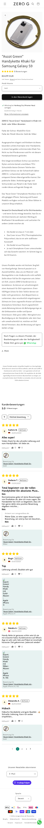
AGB (39, 819)
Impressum (18, 823)
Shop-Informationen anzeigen (16, 114)
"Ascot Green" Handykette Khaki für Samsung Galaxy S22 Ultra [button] (17, 464)
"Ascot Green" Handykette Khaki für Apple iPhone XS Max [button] (17, 737)
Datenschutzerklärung (29, 819)
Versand (12, 79)
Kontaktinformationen (32, 823)
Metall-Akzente (7, 83)
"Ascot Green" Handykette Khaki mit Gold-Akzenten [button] (17, 611)
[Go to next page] (31, 749)
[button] (5, 4)
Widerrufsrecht (15, 819)
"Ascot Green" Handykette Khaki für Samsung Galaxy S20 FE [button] (17, 542)
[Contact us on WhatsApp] (39, 823)
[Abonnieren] (34, 774)
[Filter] (4, 417)
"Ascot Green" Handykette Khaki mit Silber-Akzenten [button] (17, 684)
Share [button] (6, 351)
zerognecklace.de (20, 816)
